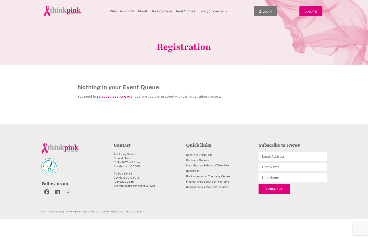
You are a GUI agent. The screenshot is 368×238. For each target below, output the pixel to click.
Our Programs (161, 11)
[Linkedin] (57, 191)
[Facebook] (46, 191)
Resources (192, 170)
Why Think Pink (122, 11)
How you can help (213, 11)
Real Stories (185, 11)
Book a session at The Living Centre (208, 176)
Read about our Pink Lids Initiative (207, 187)
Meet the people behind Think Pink (207, 165)
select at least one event (116, 96)
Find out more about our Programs (207, 181)
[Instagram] (68, 191)
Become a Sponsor (198, 160)
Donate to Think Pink (199, 154)
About (142, 11)
